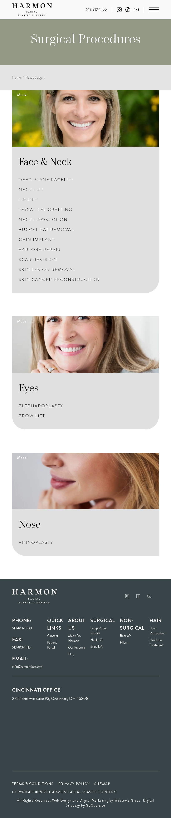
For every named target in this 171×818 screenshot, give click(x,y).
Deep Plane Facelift (46, 180)
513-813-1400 (22, 628)
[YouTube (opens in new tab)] (136, 9)
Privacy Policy (74, 783)
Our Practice (76, 647)
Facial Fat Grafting (45, 210)
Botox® (125, 635)
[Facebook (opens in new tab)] (127, 9)
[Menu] (154, 9)
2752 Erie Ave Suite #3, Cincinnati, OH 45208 (50, 699)
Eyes (29, 387)
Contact (52, 635)
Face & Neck (45, 161)
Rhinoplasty (36, 542)
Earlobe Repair (40, 250)
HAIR (156, 620)
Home (16, 77)
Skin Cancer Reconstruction (59, 280)
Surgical (102, 620)
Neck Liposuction (43, 220)
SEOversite (95, 805)
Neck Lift (31, 190)
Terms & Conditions (33, 783)
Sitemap (102, 783)
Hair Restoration (157, 631)
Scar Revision (38, 260)
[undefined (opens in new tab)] (127, 596)
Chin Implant (36, 240)
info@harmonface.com (27, 666)
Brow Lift (32, 416)
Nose (30, 524)
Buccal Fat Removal (46, 230)
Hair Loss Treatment (156, 642)
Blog (71, 654)
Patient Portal (55, 645)
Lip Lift (28, 200)
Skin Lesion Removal (47, 270)
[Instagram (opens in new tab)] (119, 9)
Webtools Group (127, 800)
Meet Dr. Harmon (74, 638)
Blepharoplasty (41, 406)
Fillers (124, 642)
